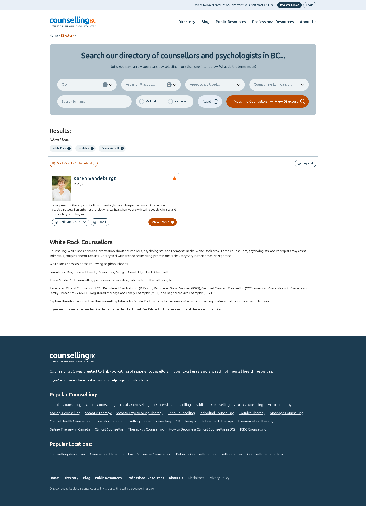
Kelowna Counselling (192, 454)
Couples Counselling (65, 405)
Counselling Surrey (228, 454)
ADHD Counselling (248, 405)
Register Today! (289, 5)
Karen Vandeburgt (94, 178)
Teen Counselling (181, 413)
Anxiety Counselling (65, 413)
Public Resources (231, 22)
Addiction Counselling (213, 405)
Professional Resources (273, 22)
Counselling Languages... (273, 84)
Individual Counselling (217, 413)
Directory (186, 22)
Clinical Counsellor (109, 429)
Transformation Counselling (118, 421)
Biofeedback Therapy (217, 421)
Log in (309, 5)
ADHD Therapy (279, 405)
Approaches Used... (205, 84)
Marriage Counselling (286, 413)
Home (54, 35)
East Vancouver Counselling (149, 454)
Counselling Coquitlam (265, 454)
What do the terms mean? (237, 66)
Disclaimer (196, 478)
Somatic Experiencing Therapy (139, 413)
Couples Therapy (252, 413)
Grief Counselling (157, 421)
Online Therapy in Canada (70, 429)
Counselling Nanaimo (107, 454)
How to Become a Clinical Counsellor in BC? (202, 429)
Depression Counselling (172, 405)
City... (84, 84)
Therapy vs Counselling (146, 429)
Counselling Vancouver (67, 454)
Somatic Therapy (98, 413)
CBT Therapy (186, 421)
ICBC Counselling (253, 429)
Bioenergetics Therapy (255, 421)
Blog (205, 22)
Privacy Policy (219, 478)
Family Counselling (135, 405)
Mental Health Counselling (71, 421)
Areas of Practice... (148, 84)
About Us (308, 22)
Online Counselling (101, 405)
